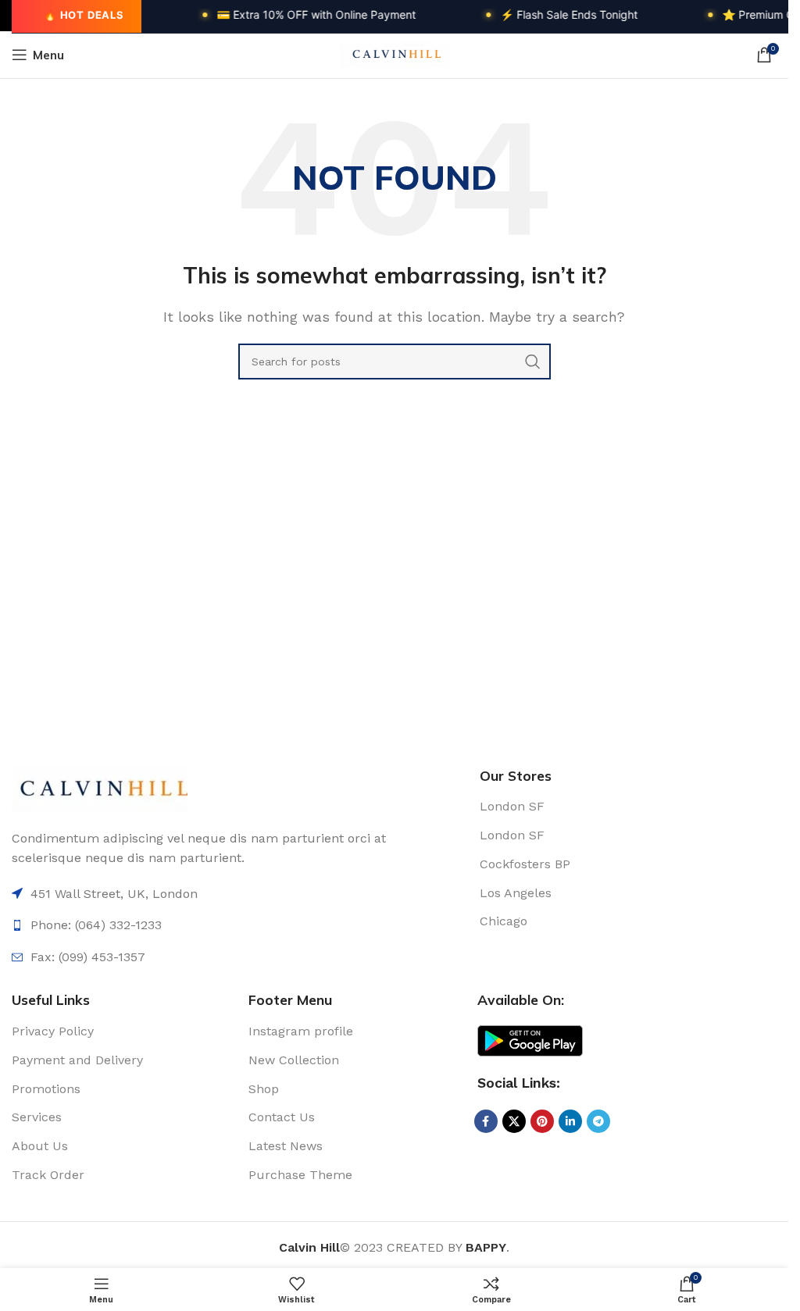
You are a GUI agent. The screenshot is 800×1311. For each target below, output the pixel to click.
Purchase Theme (300, 1174)
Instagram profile (300, 1031)
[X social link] (514, 1121)
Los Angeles (516, 892)
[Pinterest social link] (542, 1121)
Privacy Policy (53, 1031)
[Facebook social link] (486, 1121)
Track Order (48, 1174)
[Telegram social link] (598, 1121)
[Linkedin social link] (570, 1121)
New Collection (293, 1060)
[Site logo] (394, 53)
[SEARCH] (533, 361)
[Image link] (100, 788)
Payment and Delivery (77, 1060)
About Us (40, 1145)
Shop (263, 1088)
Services (37, 1117)
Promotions (46, 1088)
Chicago (503, 921)
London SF (512, 806)
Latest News (285, 1145)
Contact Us (281, 1117)
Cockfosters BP (525, 864)
